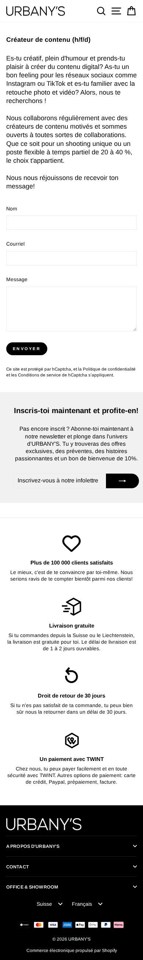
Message (16, 279)
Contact (17, 866)
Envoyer (27, 348)
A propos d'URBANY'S (32, 846)
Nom (11, 209)
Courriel (15, 244)
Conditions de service (39, 374)
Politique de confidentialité (109, 369)
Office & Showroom (32, 887)
